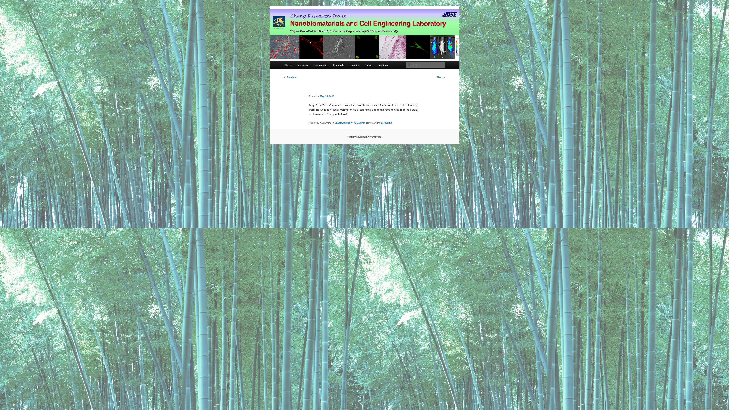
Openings (382, 65)
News (368, 65)
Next (441, 77)
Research (338, 65)
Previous (290, 77)
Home (288, 65)
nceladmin (359, 123)
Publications (320, 65)
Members (302, 65)
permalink (386, 123)
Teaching (354, 65)
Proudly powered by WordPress (364, 137)
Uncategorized (342, 123)
